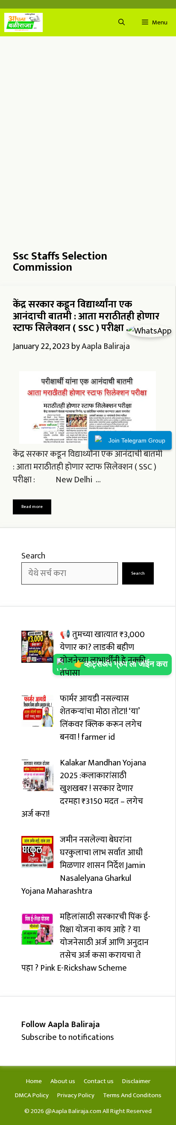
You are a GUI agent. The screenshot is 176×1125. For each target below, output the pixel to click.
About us (62, 1081)
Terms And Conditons (132, 1095)
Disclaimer (136, 1081)
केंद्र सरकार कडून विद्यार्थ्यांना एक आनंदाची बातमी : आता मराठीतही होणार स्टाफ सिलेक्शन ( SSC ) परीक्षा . (86, 316)
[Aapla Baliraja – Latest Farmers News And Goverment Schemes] (23, 22)
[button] (121, 22)
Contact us (99, 1081)
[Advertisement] (88, 137)
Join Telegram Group (137, 440)
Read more (32, 506)
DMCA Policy (32, 1095)
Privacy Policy (75, 1095)
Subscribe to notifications (67, 1037)
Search (33, 556)
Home (34, 1081)
